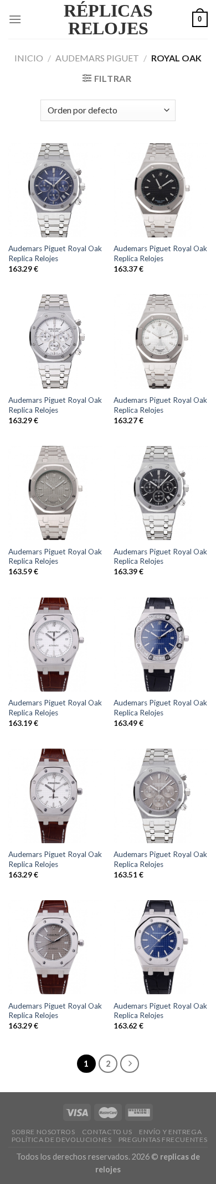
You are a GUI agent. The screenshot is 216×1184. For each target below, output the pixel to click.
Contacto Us (107, 1132)
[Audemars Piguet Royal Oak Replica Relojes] (55, 190)
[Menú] (15, 19)
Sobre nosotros (43, 1132)
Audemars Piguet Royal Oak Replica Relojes (55, 253)
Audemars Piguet (97, 58)
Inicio (28, 58)
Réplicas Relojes (108, 19)
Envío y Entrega (170, 1132)
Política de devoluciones (62, 1139)
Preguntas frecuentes (163, 1139)
